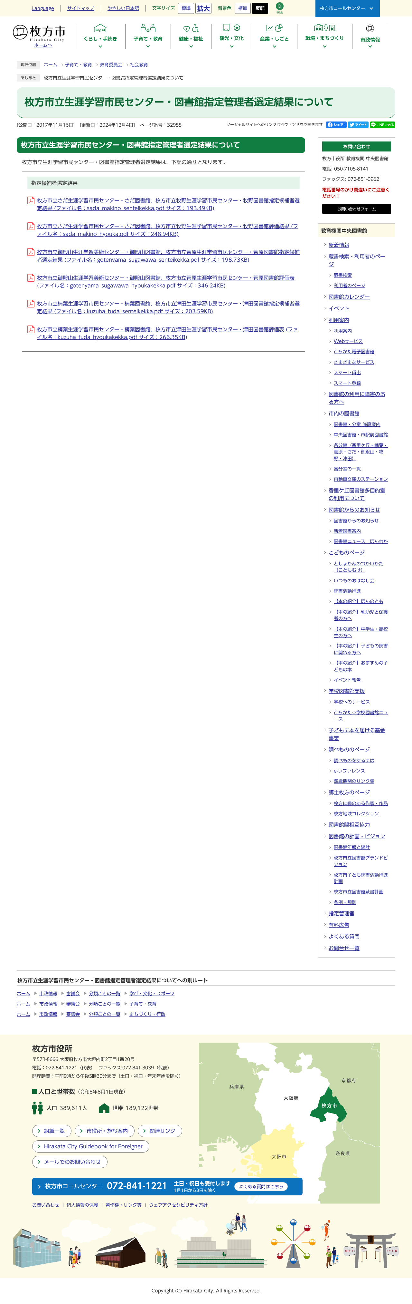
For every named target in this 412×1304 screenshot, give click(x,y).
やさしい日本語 (123, 8)
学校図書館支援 (347, 691)
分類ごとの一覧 (104, 993)
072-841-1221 (61, 1067)
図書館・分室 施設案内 (357, 424)
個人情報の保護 (82, 1205)
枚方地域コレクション (356, 814)
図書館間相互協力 (349, 824)
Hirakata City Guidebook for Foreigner (93, 1146)
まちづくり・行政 (147, 1014)
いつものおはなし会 (354, 581)
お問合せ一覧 (344, 948)
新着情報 (339, 245)
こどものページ (347, 552)
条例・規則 (345, 902)
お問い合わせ (45, 1205)
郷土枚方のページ (349, 792)
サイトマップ (80, 8)
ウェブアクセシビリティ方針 (178, 1205)
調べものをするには (354, 760)
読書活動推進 (347, 591)
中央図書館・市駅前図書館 (361, 435)
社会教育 (139, 65)
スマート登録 (347, 383)
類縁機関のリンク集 (354, 781)
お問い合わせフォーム (356, 209)
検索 (279, 12)
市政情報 (48, 993)
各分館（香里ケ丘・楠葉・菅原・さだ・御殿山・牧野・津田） (361, 452)
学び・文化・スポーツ (151, 993)
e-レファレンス (349, 771)
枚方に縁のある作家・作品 (361, 803)
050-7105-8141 (351, 169)
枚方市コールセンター (342, 8)
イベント (339, 308)
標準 (186, 8)
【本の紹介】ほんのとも (358, 601)
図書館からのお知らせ (354, 509)
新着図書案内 (347, 531)
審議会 (73, 993)
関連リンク (162, 1131)
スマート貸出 (347, 372)
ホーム (50, 65)
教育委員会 (111, 65)
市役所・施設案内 (107, 1131)
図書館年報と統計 (352, 847)
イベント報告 (347, 680)
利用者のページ (349, 285)
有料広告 (339, 925)
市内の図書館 (344, 413)
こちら (261, 1186)
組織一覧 (54, 1131)
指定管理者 (341, 913)
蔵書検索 (343, 275)
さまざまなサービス (354, 362)
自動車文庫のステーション (361, 479)
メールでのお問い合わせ (72, 1161)
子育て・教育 (78, 65)
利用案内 (339, 320)
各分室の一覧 (347, 469)
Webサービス (348, 341)
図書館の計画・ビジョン (357, 836)
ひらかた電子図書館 (354, 351)
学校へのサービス (352, 702)
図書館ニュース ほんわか (361, 541)
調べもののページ (349, 749)
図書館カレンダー (349, 296)
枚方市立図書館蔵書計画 (358, 892)
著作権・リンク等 (124, 1205)
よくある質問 (344, 936)
